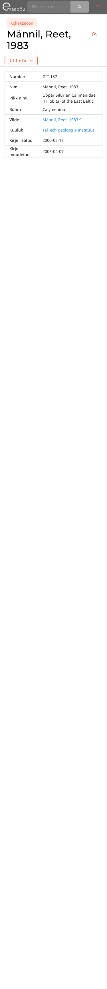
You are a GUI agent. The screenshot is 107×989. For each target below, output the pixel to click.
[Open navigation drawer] (98, 7)
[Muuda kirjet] (94, 34)
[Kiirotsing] (79, 7)
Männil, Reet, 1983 (60, 119)
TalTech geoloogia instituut (68, 130)
